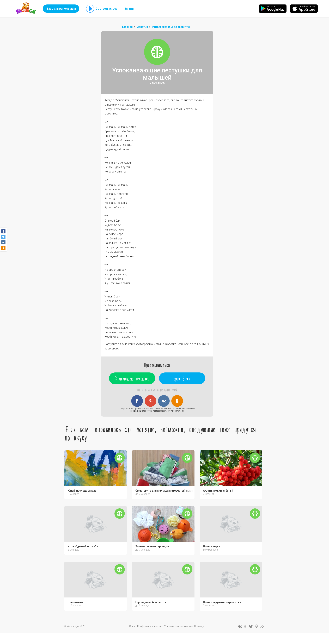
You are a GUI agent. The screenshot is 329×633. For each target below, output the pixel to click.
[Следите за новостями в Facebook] (245, 626)
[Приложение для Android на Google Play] (273, 8)
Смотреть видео (107, 8)
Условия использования (178, 626)
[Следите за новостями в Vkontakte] (239, 626)
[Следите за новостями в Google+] (262, 626)
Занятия (129, 8)
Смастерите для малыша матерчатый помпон (164, 490)
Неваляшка (75, 602)
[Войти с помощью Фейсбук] (137, 401)
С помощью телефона (132, 378)
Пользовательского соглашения (169, 408)
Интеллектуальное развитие (171, 26)
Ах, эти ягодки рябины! (218, 490)
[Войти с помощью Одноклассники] (177, 401)
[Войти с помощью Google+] (150, 401)
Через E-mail (182, 378)
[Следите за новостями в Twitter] (250, 626)
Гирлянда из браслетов (150, 602)
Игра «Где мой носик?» (83, 546)
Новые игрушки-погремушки (222, 602)
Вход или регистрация (61, 8)
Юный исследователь (82, 490)
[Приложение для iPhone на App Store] (304, 8)
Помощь (199, 626)
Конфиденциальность (149, 626)
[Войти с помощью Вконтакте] (164, 401)
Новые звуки (211, 546)
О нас (132, 626)
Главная (127, 26)
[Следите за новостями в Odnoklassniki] (256, 626)
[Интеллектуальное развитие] (157, 52)
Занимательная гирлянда (152, 546)
